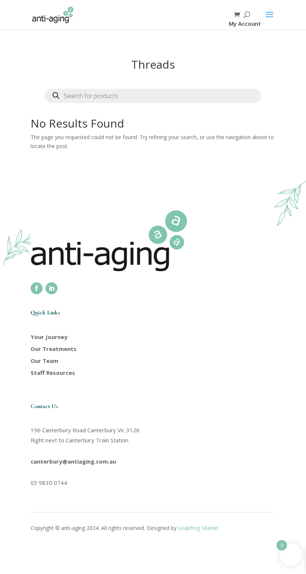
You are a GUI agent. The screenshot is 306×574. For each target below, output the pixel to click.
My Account (245, 23)
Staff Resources (53, 372)
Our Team (44, 360)
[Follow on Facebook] (37, 288)
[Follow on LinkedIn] (51, 288)
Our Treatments (53, 348)
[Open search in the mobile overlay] (153, 96)
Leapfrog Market (198, 527)
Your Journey (49, 337)
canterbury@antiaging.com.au (73, 461)
